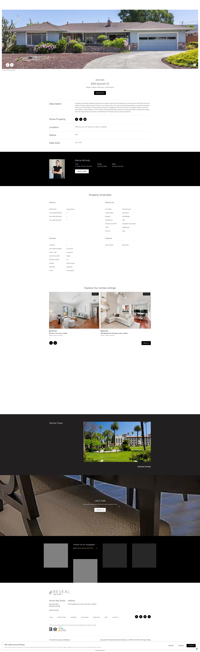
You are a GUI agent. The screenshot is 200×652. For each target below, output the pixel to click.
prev (7, 65)
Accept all (191, 645)
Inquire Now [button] (100, 93)
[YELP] (149, 616)
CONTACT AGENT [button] (82, 171)
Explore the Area (144, 466)
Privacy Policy (146, 640)
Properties (73, 617)
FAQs (106, 617)
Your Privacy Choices (100, 650)
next (12, 65)
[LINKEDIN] (140, 616)
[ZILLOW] (145, 616)
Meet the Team (61, 617)
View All (146, 343)
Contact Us (115, 617)
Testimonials (96, 617)
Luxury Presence (64, 640)
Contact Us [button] (100, 510)
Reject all (171, 645)
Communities (84, 617)
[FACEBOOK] (136, 616)
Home (51, 617)
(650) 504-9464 (102, 166)
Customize (181, 645)
